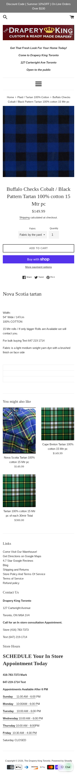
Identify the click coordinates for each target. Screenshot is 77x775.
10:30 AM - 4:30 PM (25, 732)
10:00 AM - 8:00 (19, 725)
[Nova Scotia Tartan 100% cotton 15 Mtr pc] (19, 430)
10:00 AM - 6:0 (18, 711)
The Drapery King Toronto (37, 761)
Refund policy (11, 583)
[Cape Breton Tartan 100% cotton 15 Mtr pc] (57, 424)
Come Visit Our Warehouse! (20, 551)
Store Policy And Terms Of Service (24, 574)
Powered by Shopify (62, 761)
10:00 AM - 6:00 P (22, 718)
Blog (5, 565)
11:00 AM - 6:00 (19, 696)
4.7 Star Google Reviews (18, 560)
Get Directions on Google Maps (22, 556)
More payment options (38, 266)
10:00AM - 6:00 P (20, 703)
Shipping (24, 217)
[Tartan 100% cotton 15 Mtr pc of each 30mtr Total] (19, 490)
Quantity (54, 228)
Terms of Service (13, 578)
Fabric (32, 228)
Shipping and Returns (16, 569)
